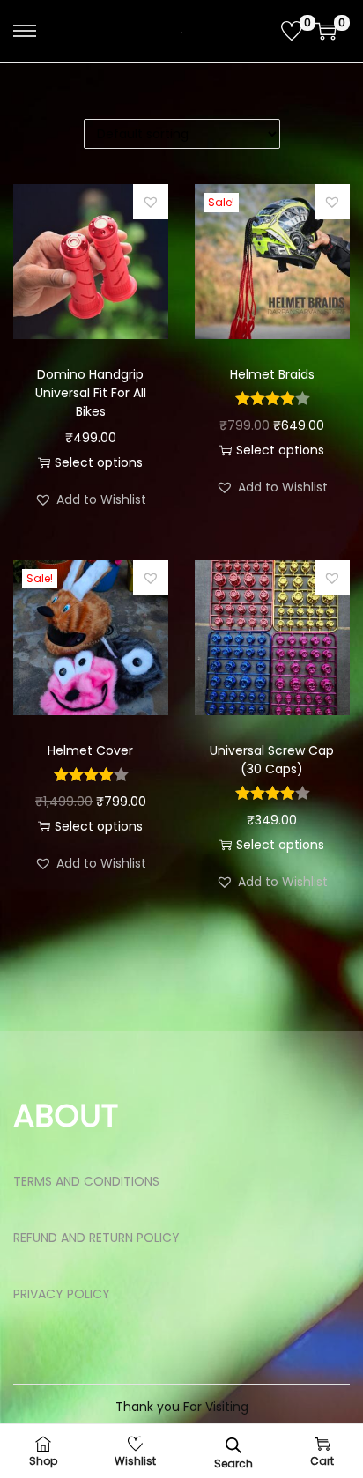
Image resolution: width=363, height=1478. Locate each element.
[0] (291, 30)
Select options (99, 462)
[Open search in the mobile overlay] (233, 1443)
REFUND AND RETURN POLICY (96, 1237)
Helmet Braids (272, 374)
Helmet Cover (90, 750)
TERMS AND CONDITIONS (86, 1181)
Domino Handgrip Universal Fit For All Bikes (90, 393)
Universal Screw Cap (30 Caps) (272, 760)
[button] (150, 201)
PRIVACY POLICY (61, 1294)
